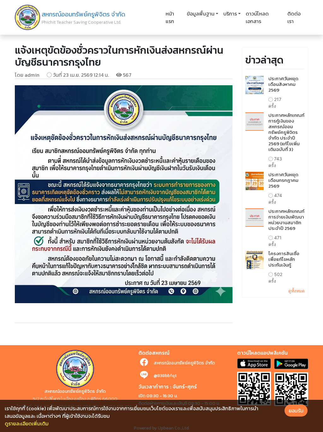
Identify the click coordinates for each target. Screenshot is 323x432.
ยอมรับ (296, 410)
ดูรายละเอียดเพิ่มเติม (27, 423)
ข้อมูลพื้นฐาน (200, 13)
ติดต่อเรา (294, 17)
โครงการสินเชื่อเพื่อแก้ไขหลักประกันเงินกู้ (283, 259)
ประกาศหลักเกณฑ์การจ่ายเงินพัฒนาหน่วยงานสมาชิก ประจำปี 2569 (286, 219)
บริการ (230, 13)
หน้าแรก (170, 17)
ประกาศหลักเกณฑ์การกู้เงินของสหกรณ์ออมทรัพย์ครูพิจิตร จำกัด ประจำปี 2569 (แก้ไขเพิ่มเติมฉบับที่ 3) (286, 132)
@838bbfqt (165, 375)
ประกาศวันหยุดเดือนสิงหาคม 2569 (283, 84)
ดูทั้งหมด (296, 290)
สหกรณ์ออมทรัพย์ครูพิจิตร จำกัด (184, 363)
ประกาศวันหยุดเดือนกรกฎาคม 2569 (283, 180)
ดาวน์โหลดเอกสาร (257, 17)
